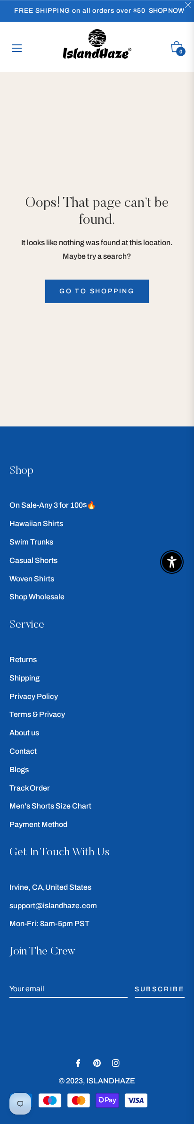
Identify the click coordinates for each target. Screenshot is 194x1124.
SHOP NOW (166, 10)
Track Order (29, 788)
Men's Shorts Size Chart (50, 806)
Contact (23, 751)
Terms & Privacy (37, 714)
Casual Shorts (33, 560)
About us (24, 733)
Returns (23, 660)
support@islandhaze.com (53, 906)
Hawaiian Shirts (36, 523)
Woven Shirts (31, 579)
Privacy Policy (33, 696)
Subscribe (160, 989)
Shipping (24, 678)
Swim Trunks (31, 542)
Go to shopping (97, 291)
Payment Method (38, 824)
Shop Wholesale (37, 597)
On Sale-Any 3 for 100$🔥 (52, 505)
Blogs (19, 770)
